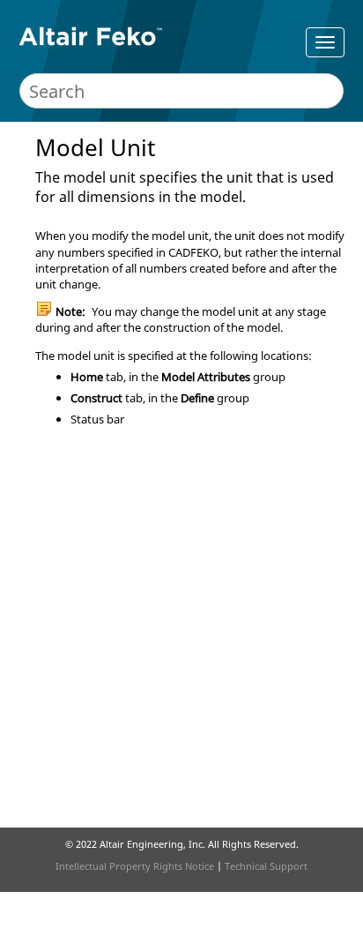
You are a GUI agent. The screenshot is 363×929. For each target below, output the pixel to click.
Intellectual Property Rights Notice (135, 866)
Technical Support (266, 866)
